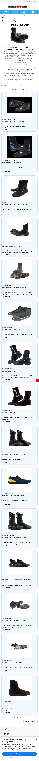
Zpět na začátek (31, 721)
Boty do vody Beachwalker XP (13, 496)
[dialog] (19, 749)
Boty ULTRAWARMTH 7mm (11, 246)
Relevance (12, 85)
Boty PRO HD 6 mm (8, 371)
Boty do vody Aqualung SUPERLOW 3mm (16, 579)
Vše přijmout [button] (20, 754)
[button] (19, 758)
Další (22, 718)
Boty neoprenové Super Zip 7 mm (14, 454)
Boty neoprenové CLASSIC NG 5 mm (14, 288)
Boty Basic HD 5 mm (9, 412)
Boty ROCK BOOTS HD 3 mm (11, 329)
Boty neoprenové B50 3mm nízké (14, 121)
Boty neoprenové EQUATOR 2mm (14, 621)
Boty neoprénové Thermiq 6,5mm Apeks (16, 704)
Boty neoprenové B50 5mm (11, 163)
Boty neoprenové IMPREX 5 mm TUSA (15, 204)
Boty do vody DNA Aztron (11, 662)
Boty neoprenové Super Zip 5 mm (14, 537)
